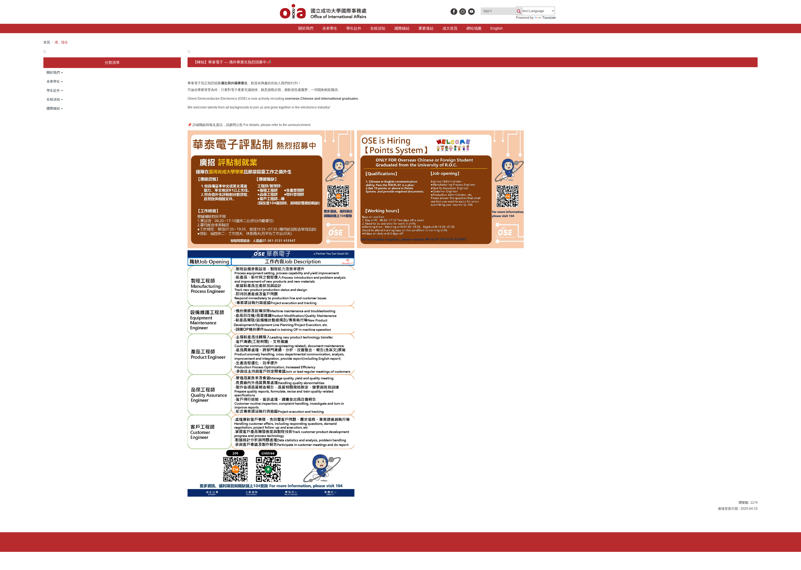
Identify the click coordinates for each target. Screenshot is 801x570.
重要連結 (425, 28)
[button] (112, 72)
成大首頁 (449, 28)
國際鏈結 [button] (401, 28)
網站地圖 (473, 28)
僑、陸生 (61, 42)
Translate (549, 17)
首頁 (46, 42)
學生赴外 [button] (353, 28)
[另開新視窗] (454, 11)
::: (44, 51)
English (496, 28)
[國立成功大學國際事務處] (323, 11)
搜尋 (519, 11)
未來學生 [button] (329, 28)
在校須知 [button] (377, 28)
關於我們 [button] (305, 28)
